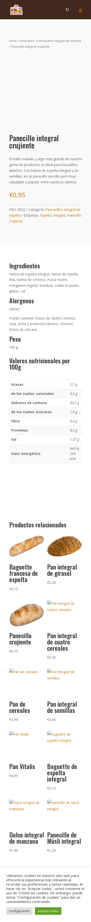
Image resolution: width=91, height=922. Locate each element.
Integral (59, 215)
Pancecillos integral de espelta (59, 41)
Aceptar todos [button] (48, 911)
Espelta (45, 215)
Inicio (13, 41)
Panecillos (26, 41)
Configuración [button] (19, 911)
